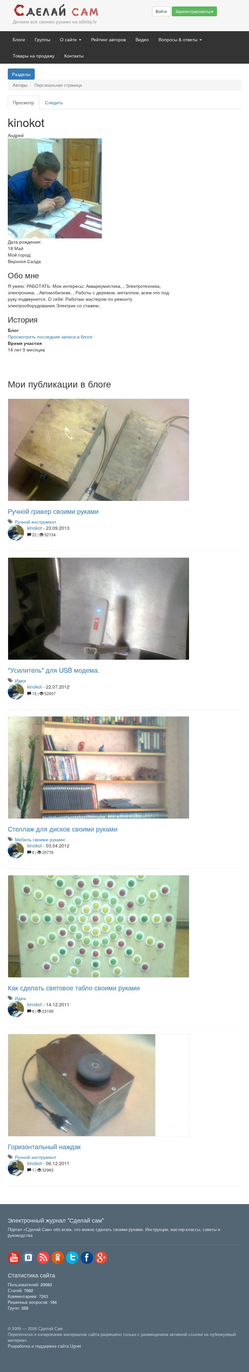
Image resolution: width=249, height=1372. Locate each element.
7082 (28, 1290)
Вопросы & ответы (179, 39)
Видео (142, 39)
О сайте (69, 39)
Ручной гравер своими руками (53, 511)
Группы (42, 39)
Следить (54, 102)
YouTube (14, 1257)
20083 (46, 1285)
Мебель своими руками (40, 839)
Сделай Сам (56, 10)
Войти (161, 11)
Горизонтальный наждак (44, 1146)
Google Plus (101, 1257)
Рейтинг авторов (108, 39)
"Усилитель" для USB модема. (54, 670)
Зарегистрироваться (194, 11)
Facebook (87, 1257)
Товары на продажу (33, 55)
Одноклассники (58, 1257)
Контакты (74, 55)
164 (53, 1302)
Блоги (19, 39)
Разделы (21, 74)
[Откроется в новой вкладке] (22, 1353)
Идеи (20, 680)
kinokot (34, 528)
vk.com (28, 1257)
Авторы (20, 85)
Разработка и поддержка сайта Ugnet (44, 1346)
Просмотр (26, 104)
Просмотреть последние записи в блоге (50, 336)
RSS (43, 1257)
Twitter (72, 1257)
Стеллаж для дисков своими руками (62, 828)
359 (24, 1308)
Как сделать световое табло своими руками (74, 987)
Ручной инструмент (35, 521)
